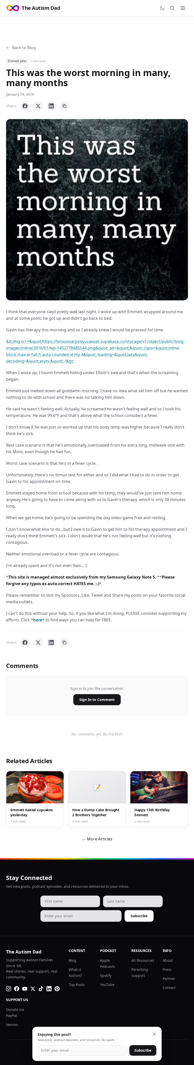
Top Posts (77, 984)
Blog (72, 960)
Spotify (106, 975)
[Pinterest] (57, 988)
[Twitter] (32, 988)
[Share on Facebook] (25, 106)
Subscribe (139, 915)
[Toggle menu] (183, 8)
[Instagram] (8, 988)
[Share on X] (38, 106)
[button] (97, 209)
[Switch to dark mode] (162, 8)
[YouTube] (24, 988)
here (37, 620)
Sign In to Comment (97, 699)
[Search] (172, 8)
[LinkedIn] (49, 988)
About (168, 960)
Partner (169, 978)
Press (167, 969)
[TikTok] (40, 988)
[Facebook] (16, 988)
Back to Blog (24, 47)
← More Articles (97, 839)
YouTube (107, 984)
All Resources (142, 960)
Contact (169, 987)
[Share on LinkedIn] (51, 106)
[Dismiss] (154, 1034)
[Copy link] (64, 106)
